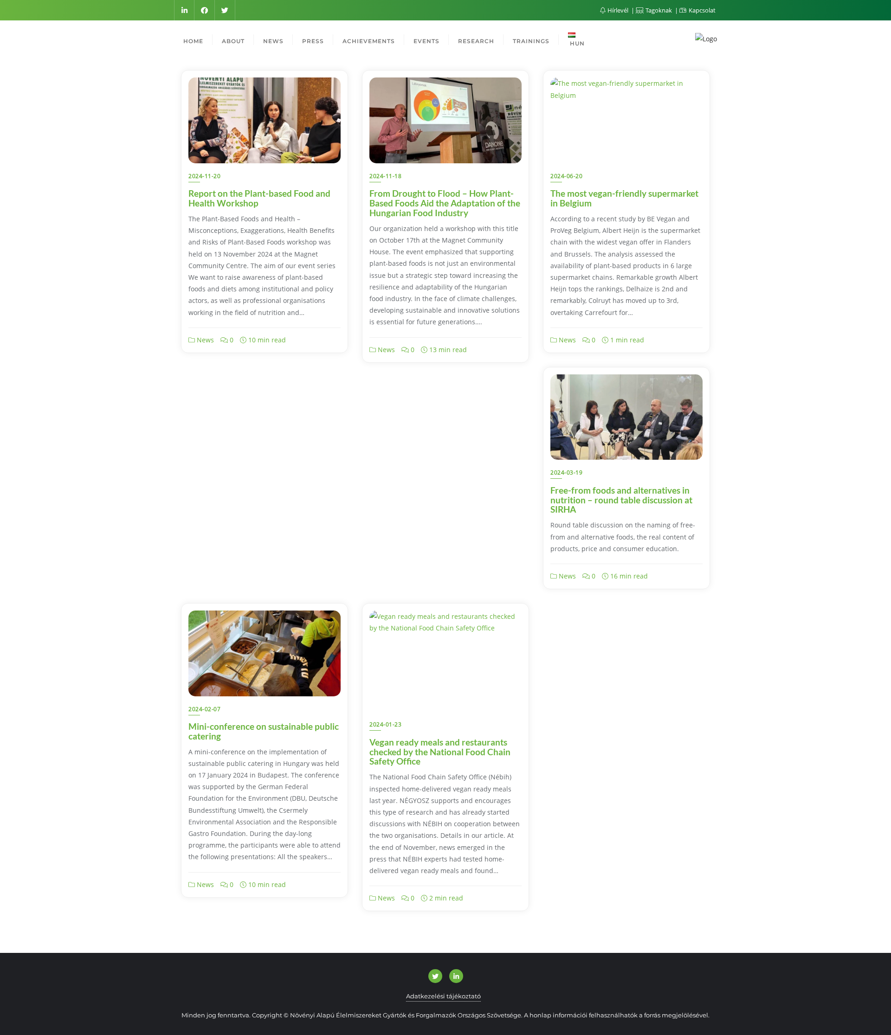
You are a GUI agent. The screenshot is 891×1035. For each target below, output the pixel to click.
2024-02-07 (204, 709)
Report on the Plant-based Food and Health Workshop (259, 198)
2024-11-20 (204, 176)
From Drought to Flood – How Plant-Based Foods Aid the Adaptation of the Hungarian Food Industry (444, 203)
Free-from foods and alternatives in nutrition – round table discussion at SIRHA (621, 500)
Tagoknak (658, 10)
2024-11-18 (385, 176)
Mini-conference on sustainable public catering (263, 731)
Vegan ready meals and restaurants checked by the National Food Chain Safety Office (439, 752)
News (204, 339)
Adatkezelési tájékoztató (443, 996)
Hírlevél (618, 10)
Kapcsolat (701, 10)
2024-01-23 (385, 724)
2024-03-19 (566, 472)
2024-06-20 (566, 176)
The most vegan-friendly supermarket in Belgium (624, 198)
